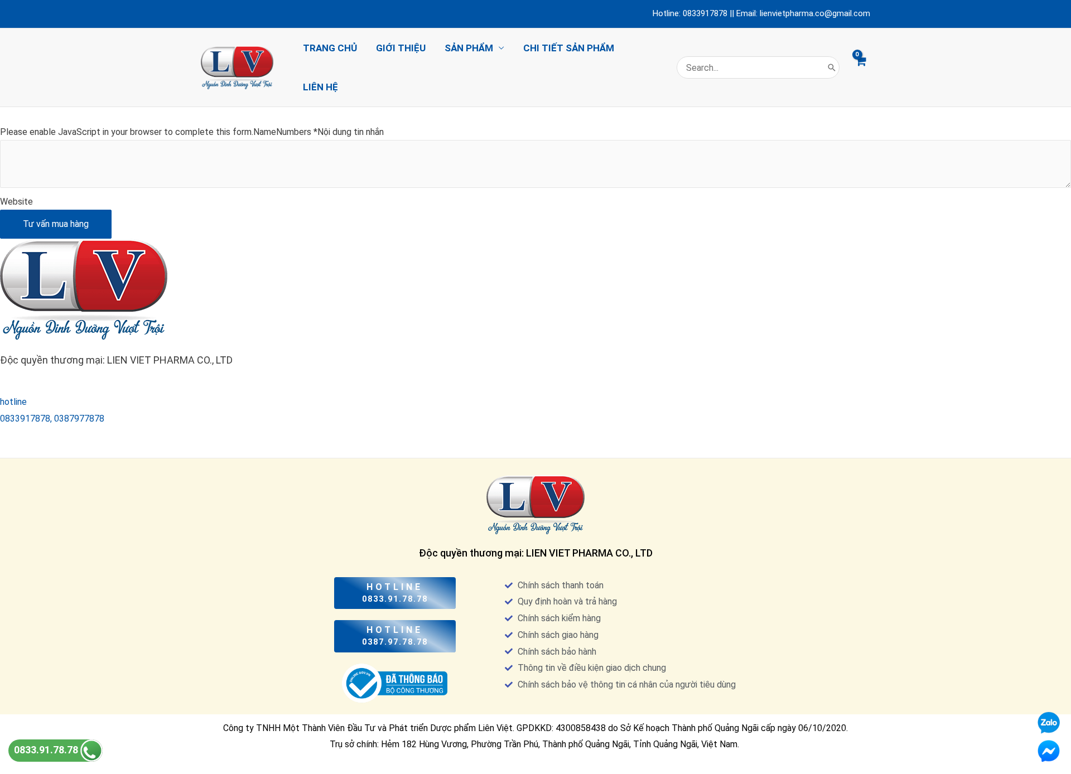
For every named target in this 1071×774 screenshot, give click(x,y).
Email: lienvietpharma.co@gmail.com (803, 13)
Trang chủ (330, 48)
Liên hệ (320, 87)
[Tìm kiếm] (831, 67)
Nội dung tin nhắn (350, 132)
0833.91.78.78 (47, 750)
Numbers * (296, 132)
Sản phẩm (469, 48)
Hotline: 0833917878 (690, 13)
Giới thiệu (401, 48)
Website (16, 201)
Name (264, 132)
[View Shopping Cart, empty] (860, 67)
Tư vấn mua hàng (56, 224)
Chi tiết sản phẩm (568, 48)
